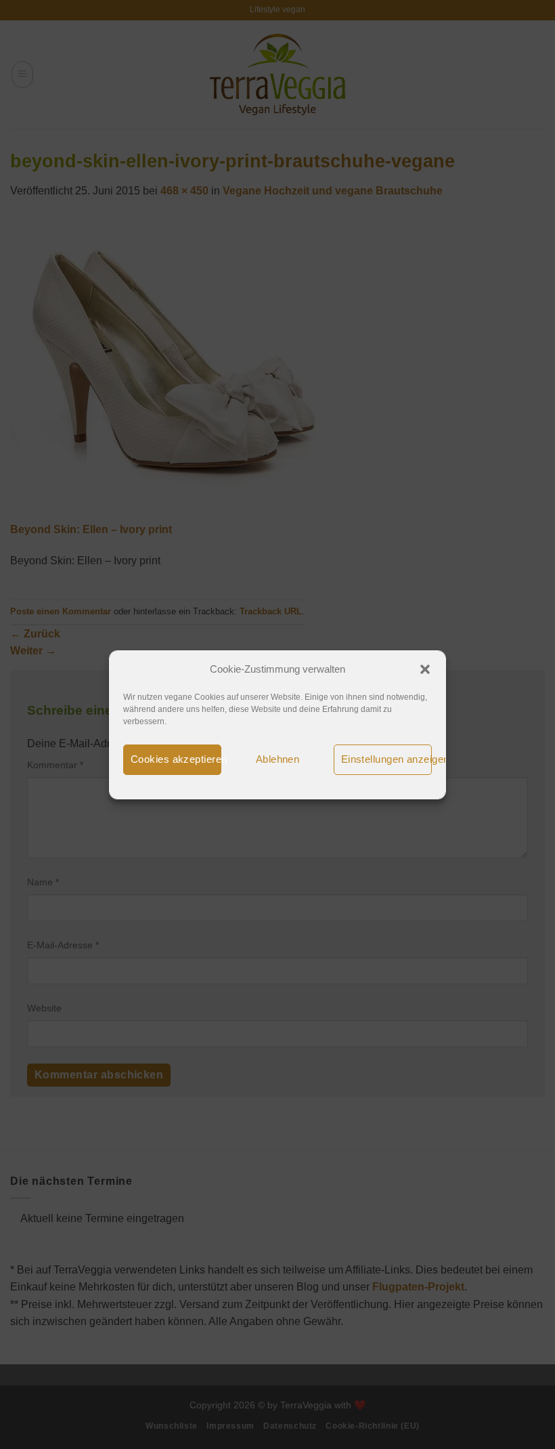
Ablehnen (278, 759)
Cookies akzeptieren (176, 759)
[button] (425, 669)
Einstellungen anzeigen (386, 759)
